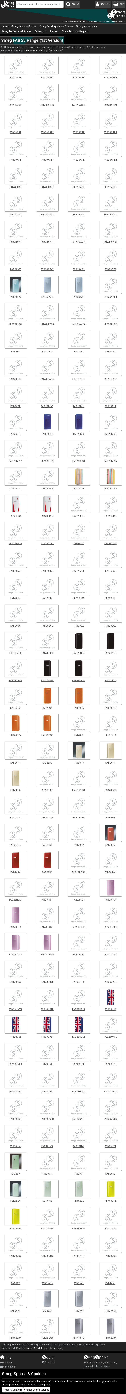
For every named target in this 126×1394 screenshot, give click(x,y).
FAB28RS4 (47, 982)
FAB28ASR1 (47, 214)
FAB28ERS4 (47, 516)
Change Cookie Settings (36, 1389)
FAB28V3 (15, 1201)
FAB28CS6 (79, 488)
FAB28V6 (79, 1201)
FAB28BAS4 (47, 379)
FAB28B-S (47, 351)
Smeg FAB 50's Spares (91, 47)
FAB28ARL (15, 160)
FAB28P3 (79, 762)
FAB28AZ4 (47, 297)
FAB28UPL (110, 1064)
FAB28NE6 (110, 653)
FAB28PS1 (110, 790)
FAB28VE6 (15, 1228)
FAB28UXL (78, 1146)
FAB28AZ (15, 269)
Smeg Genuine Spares (31, 47)
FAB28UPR (15, 1091)
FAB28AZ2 (110, 269)
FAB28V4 (47, 1201)
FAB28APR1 (110, 132)
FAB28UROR (110, 1091)
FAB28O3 (15, 708)
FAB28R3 (110, 845)
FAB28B (15, 351)
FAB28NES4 (47, 680)
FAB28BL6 (78, 434)
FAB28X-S (47, 1283)
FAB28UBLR (78, 1009)
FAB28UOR (79, 1064)
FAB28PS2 (15, 817)
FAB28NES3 (15, 680)
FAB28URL (47, 1091)
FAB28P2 (47, 762)
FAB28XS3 (47, 1338)
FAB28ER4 (15, 516)
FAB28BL (15, 406)
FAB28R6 (47, 872)
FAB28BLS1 (110, 434)
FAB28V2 (110, 1173)
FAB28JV (15, 625)
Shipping (8, 1362)
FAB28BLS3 (47, 461)
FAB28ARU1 (47, 187)
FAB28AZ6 (79, 297)
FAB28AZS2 (15, 324)
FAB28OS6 (47, 735)
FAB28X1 (79, 1283)
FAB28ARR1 (110, 160)
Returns (54, 31)
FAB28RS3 (15, 982)
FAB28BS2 (47, 488)
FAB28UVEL (78, 1119)
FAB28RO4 (110, 899)
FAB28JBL (47, 571)
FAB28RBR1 (47, 899)
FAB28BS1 (15, 488)
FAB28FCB (78, 516)
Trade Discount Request (75, 31)
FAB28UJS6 (78, 1036)
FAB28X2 (110, 1283)
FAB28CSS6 (110, 488)
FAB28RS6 (79, 982)
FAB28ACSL (15, 105)
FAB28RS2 (110, 954)
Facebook (49, 1362)
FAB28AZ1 (79, 269)
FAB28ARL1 (47, 160)
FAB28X (15, 1283)
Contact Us (41, 31)
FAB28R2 (79, 845)
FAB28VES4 (47, 1228)
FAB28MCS (15, 653)
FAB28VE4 (110, 1201)
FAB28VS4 (79, 1256)
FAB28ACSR (47, 105)
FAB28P (78, 735)
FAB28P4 (110, 762)
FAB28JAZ (15, 571)
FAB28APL (15, 132)
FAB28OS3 (110, 708)
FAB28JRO (79, 598)
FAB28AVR (15, 242)
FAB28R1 (47, 845)
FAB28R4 (15, 872)
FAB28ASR (15, 214)
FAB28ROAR (79, 927)
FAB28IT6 (79, 543)
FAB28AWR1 (110, 242)
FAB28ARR (79, 160)
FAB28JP (15, 598)
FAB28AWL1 (79, 242)
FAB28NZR (110, 680)
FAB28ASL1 (110, 187)
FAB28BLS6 (110, 461)
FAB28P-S (110, 735)
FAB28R (110, 817)
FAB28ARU (15, 187)
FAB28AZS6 (110, 324)
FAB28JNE (78, 571)
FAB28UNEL (110, 1036)
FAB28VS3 (47, 1256)
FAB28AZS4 (78, 324)
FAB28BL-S (47, 406)
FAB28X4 (47, 1310)
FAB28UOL (47, 1064)
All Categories (8, 47)
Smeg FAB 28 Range (12, 50)
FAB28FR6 (110, 516)
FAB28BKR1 (110, 379)
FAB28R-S (15, 845)
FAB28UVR (47, 1146)
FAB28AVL (78, 214)
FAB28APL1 (47, 132)
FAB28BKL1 (78, 379)
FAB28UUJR (47, 1119)
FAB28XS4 (79, 1338)
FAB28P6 (15, 790)
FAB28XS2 (15, 1338)
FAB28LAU (110, 625)
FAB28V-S (47, 1173)
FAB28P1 (15, 762)
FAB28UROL (78, 1091)
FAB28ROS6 (47, 954)
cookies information (32, 1384)
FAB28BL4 (47, 434)
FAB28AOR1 (110, 105)
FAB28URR (15, 1119)
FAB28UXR (110, 1146)
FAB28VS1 (110, 1228)
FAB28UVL (15, 1146)
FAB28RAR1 (78, 872)
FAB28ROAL (47, 927)
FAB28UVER (110, 1119)
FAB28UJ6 (15, 1036)
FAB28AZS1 (110, 297)
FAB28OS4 (15, 735)
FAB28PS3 (47, 817)
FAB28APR (79, 132)
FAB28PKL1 (47, 790)
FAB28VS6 (110, 1256)
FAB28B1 (79, 351)
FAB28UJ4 (110, 1009)
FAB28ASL (79, 187)
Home (5, 26)
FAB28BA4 (15, 379)
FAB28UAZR (15, 1009)
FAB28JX (79, 625)
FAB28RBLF (15, 899)
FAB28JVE (47, 625)
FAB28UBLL (47, 1009)
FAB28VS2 (15, 1256)
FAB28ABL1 (47, 77)
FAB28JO (110, 571)
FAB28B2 (110, 351)
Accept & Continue (12, 1389)
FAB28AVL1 (110, 214)
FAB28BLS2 (15, 461)
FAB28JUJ (110, 598)
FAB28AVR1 (47, 242)
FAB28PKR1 (78, 790)
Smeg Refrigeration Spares (61, 47)
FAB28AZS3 (47, 324)
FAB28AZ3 (15, 297)
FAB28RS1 (79, 954)
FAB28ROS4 (15, 954)
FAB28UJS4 (47, 1036)
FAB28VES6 (78, 1228)
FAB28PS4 (79, 817)
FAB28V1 (79, 1173)
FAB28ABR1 (110, 77)
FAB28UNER (15, 1064)
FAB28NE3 (47, 653)
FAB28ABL (15, 77)
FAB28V (15, 1173)
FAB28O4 (47, 708)
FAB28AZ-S (47, 269)
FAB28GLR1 (47, 543)
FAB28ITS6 (110, 543)
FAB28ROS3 (110, 927)
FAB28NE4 (78, 653)
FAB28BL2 (110, 406)
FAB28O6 (79, 708)
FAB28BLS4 (78, 461)
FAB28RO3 (79, 899)
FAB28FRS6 (15, 543)
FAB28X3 (15, 1310)
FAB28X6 (79, 1310)
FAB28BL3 (15, 434)
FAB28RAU (110, 872)
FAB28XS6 (110, 1338)
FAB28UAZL (110, 982)
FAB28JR (47, 598)
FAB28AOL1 (78, 105)
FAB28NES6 (78, 680)
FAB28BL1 (78, 406)
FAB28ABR (79, 77)
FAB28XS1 (110, 1310)
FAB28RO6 (15, 927)
